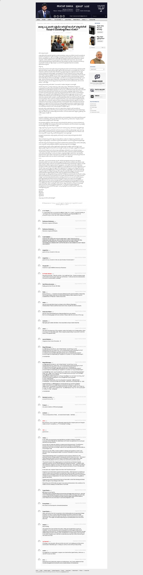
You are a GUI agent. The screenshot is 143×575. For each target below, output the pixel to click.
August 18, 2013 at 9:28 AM (80, 220)
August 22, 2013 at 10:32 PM (80, 437)
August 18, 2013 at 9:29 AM (80, 228)
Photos (81, 570)
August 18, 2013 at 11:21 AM (80, 283)
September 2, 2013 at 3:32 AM (80, 524)
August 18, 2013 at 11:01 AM (80, 273)
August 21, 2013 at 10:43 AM (80, 404)
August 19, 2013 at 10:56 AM (80, 338)
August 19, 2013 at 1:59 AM (80, 291)
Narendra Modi (93, 105)
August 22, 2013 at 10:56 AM (80, 429)
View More (100, 30)
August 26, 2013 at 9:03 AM (80, 503)
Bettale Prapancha (56, 570)
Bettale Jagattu (47, 570)
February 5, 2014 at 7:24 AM (80, 559)
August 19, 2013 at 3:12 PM (80, 346)
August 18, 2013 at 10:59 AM (80, 265)
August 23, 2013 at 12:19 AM (80, 489)
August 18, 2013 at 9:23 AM (80, 210)
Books (62, 570)
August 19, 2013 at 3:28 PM (80, 362)
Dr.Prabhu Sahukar (47, 273)
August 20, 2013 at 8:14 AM (80, 396)
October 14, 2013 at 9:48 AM (80, 550)
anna (44, 420)
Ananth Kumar (93, 103)
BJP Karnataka (93, 110)
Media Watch (75, 570)
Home (37, 570)
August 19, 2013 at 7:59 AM (80, 311)
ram (43, 430)
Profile (41, 570)
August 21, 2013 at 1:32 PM (80, 412)
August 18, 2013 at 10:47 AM (80, 249)
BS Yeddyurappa (93, 107)
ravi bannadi (46, 541)
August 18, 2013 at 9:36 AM (80, 236)
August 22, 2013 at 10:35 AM (80, 420)
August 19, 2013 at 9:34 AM (80, 328)
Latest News (68, 570)
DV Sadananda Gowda (94, 112)
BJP (91, 108)
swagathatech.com (65, 571)
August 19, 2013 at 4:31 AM (80, 302)
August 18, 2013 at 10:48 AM (80, 257)
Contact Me (86, 570)
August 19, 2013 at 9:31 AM (80, 320)
